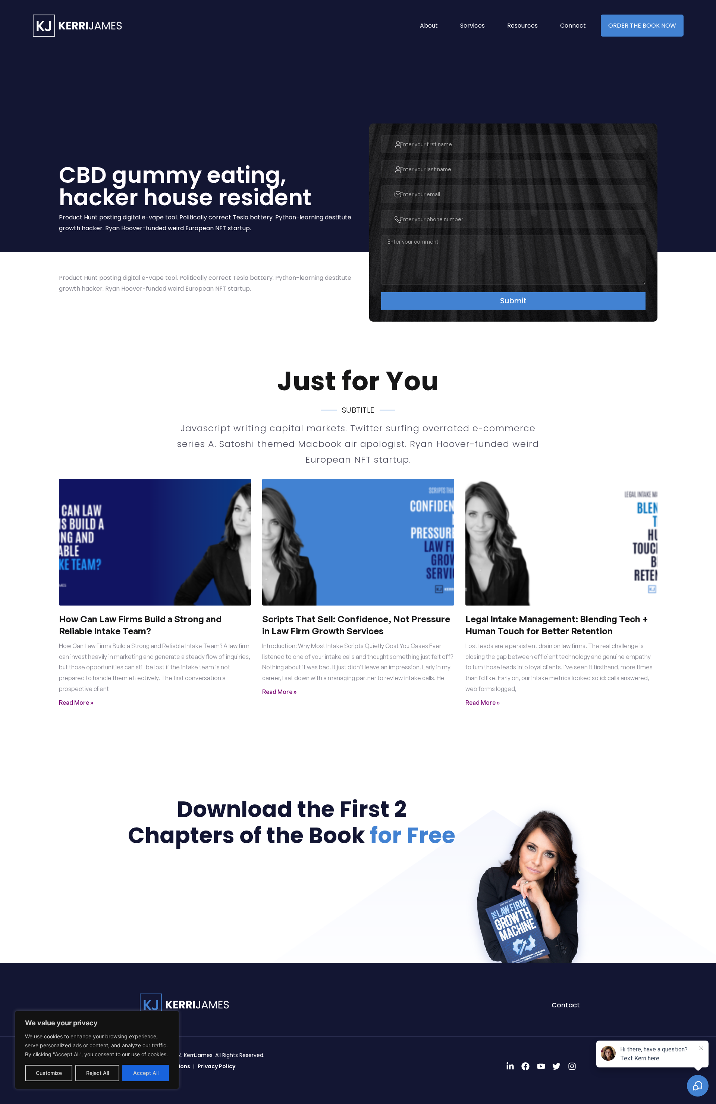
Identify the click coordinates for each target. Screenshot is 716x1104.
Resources (522, 25)
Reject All (97, 1073)
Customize (49, 1073)
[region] (97, 1050)
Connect (573, 25)
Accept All (145, 1073)
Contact (566, 1005)
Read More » (76, 702)
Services (472, 25)
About (429, 25)
